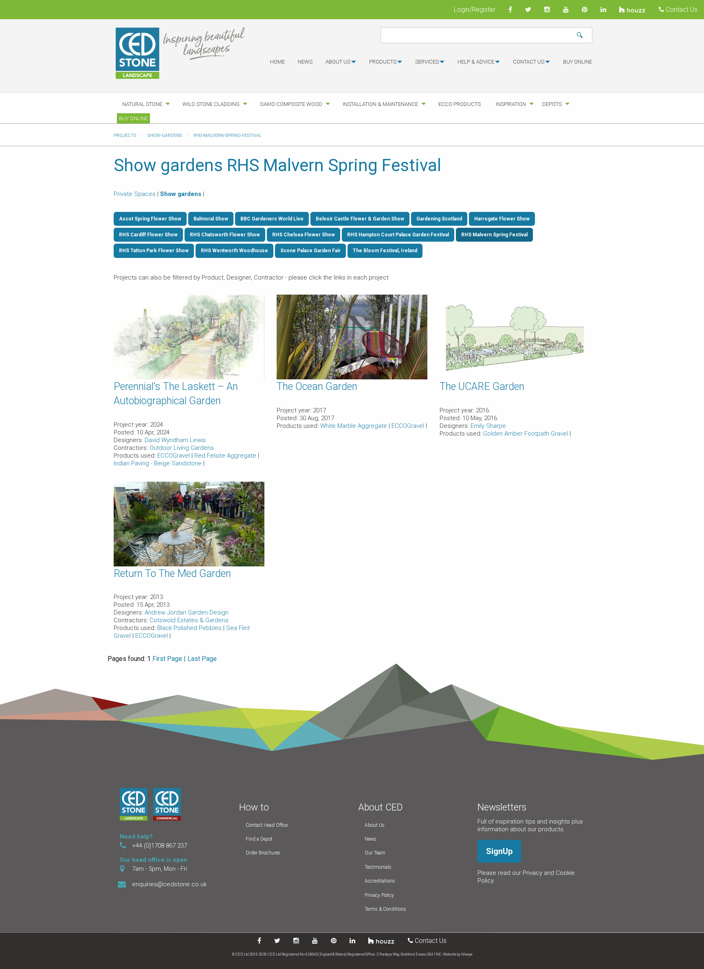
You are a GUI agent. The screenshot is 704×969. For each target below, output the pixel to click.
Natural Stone (142, 104)
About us (338, 62)
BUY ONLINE (577, 62)
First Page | (169, 659)
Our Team (375, 853)
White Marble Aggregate (354, 425)
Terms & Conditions (385, 909)
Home (277, 62)
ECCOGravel (174, 455)
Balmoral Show (211, 219)
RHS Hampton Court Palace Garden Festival (398, 235)
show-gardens (164, 135)
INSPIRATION (511, 104)
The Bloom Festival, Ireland (385, 250)
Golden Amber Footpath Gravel (526, 433)
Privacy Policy (379, 895)
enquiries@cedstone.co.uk (169, 884)
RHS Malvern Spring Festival (494, 235)
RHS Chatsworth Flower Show (225, 235)
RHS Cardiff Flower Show (148, 235)
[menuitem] (277, 65)
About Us (375, 825)
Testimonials (378, 867)
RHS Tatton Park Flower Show (154, 250)
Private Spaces (135, 194)
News (305, 62)
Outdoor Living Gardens (182, 447)
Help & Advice (476, 62)
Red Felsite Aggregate (226, 455)
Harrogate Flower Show (502, 219)
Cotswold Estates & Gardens (189, 620)
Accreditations (380, 881)
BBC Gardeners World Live (272, 219)
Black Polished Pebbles (190, 628)
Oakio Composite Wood (291, 104)
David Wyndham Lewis (175, 440)
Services (427, 62)
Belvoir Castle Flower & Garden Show (360, 219)
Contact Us (680, 9)
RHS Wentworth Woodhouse (234, 250)
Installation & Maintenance (380, 104)
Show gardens (180, 194)
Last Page (202, 659)
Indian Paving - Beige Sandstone (158, 463)
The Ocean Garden (317, 386)
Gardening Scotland (439, 219)
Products (382, 62)
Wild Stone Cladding (211, 104)
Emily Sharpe (488, 425)
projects (125, 135)
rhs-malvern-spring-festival (228, 135)
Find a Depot (259, 839)
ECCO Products (459, 104)
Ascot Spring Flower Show (150, 219)
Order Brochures (263, 853)
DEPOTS (552, 104)
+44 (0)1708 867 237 (159, 845)
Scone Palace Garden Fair (310, 250)
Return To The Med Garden (172, 573)
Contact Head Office (267, 825)
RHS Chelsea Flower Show (303, 235)
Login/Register (474, 9)
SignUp (499, 851)
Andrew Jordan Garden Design (187, 612)
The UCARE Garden (482, 386)
